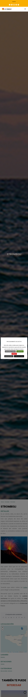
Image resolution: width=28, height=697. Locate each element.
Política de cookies (19, 356)
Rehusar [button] (14, 353)
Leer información (9, 356)
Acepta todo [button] (20, 351)
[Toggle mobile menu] (25, 9)
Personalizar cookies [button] (10, 351)
